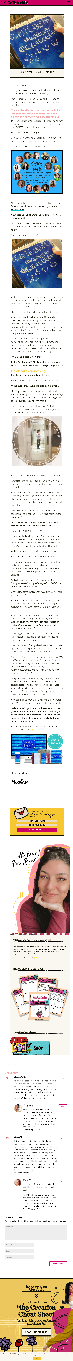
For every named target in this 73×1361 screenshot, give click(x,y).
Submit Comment (58, 1263)
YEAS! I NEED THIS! (36, 1332)
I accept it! (37, 1358)
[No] (71, 1356)
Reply (63, 1078)
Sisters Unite (17, 209)
